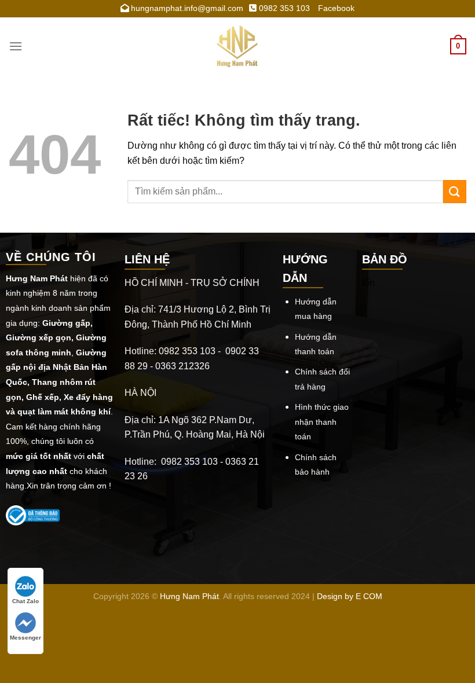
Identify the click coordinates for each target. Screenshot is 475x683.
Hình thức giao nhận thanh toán (322, 421)
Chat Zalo (25, 601)
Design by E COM (349, 596)
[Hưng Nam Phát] (237, 46)
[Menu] (16, 46)
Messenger (25, 637)
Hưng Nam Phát (189, 596)
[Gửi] (454, 191)
